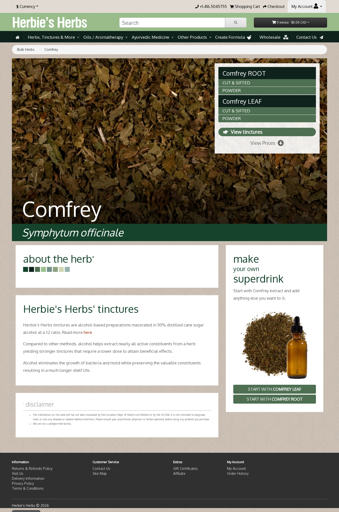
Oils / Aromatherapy (103, 37)
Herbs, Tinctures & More (51, 37)
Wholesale (271, 37)
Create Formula (231, 37)
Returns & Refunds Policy (32, 468)
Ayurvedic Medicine (150, 37)
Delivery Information (28, 478)
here (88, 332)
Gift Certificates (185, 468)
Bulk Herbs (25, 49)
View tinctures (246, 132)
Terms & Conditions (28, 488)
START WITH (274, 389)
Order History (238, 473)
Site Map (100, 473)
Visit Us (17, 473)
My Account (236, 468)
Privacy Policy (23, 483)
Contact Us (308, 37)
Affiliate (179, 473)
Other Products (192, 37)
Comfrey (51, 49)
